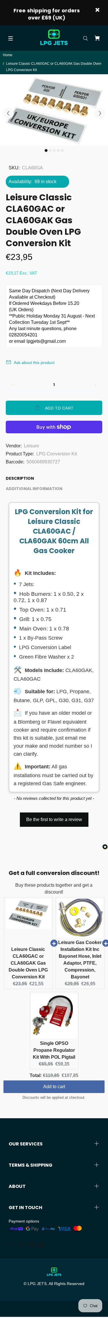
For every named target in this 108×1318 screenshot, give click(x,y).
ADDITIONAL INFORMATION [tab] (34, 488)
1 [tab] (46, 150)
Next (99, 113)
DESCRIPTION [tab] (20, 478)
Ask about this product (34, 362)
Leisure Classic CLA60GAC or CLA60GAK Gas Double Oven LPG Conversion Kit (28, 963)
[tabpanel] (54, 110)
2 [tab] (50, 150)
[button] (54, 817)
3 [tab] (54, 150)
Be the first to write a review (54, 819)
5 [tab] (62, 150)
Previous (8, 113)
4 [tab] (58, 150)
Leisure (31, 445)
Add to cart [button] (54, 1086)
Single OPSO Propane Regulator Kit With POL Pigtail (54, 1050)
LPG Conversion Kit (56, 453)
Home (7, 55)
